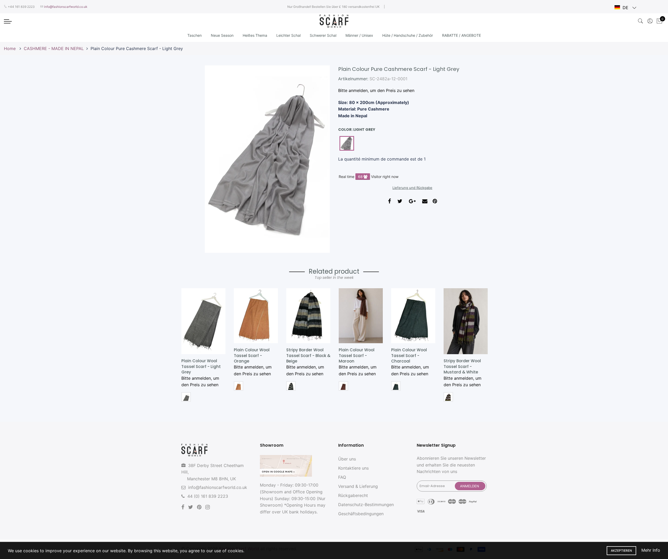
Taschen (194, 35)
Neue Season (222, 35)
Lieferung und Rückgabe (412, 188)
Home (10, 48)
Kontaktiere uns (353, 468)
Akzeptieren (621, 550)
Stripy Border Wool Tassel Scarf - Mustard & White (462, 366)
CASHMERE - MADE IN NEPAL (54, 48)
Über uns (347, 459)
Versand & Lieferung (358, 486)
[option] (203, 347)
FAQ (342, 477)
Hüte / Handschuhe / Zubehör (407, 35)
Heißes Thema (255, 35)
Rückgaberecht (353, 495)
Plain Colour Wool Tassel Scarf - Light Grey (201, 366)
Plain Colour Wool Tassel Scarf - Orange (252, 355)
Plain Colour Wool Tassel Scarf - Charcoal (409, 355)
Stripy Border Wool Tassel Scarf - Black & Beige (308, 355)
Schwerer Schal (323, 35)
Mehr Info (650, 550)
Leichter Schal (288, 35)
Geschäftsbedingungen (361, 513)
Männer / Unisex (359, 35)
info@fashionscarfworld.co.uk (217, 487)
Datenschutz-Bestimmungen (366, 504)
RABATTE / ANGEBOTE (461, 35)
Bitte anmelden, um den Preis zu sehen (376, 90)
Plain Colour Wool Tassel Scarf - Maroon (356, 355)
